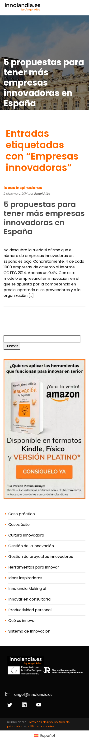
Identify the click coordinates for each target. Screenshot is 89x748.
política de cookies (40, 726)
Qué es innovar (22, 620)
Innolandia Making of (27, 588)
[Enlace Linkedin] (25, 705)
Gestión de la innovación (31, 546)
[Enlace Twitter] (10, 705)
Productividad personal (30, 610)
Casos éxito (19, 524)
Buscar (11, 346)
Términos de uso (40, 722)
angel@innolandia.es (32, 694)
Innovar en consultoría (29, 599)
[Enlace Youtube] (39, 705)
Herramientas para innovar (33, 567)
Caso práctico (21, 514)
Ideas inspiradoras (23, 187)
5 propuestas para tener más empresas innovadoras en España (44, 218)
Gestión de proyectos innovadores (40, 556)
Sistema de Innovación (29, 631)
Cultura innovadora (26, 535)
